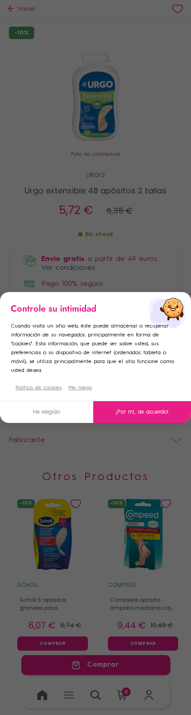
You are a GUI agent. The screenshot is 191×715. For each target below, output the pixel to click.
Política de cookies (39, 388)
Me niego (80, 388)
